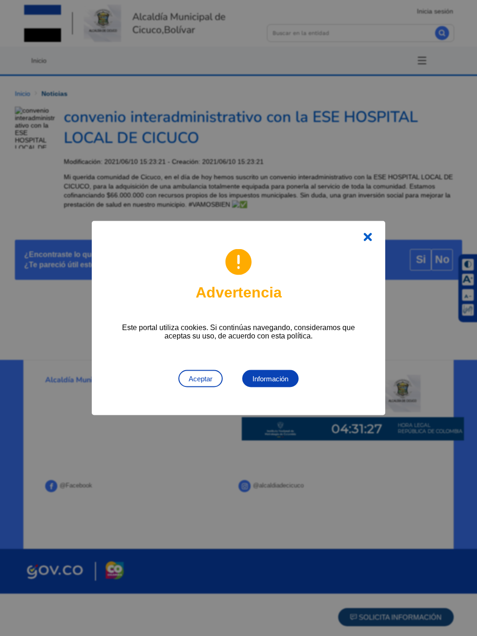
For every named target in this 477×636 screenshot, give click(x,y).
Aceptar (200, 379)
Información (270, 379)
